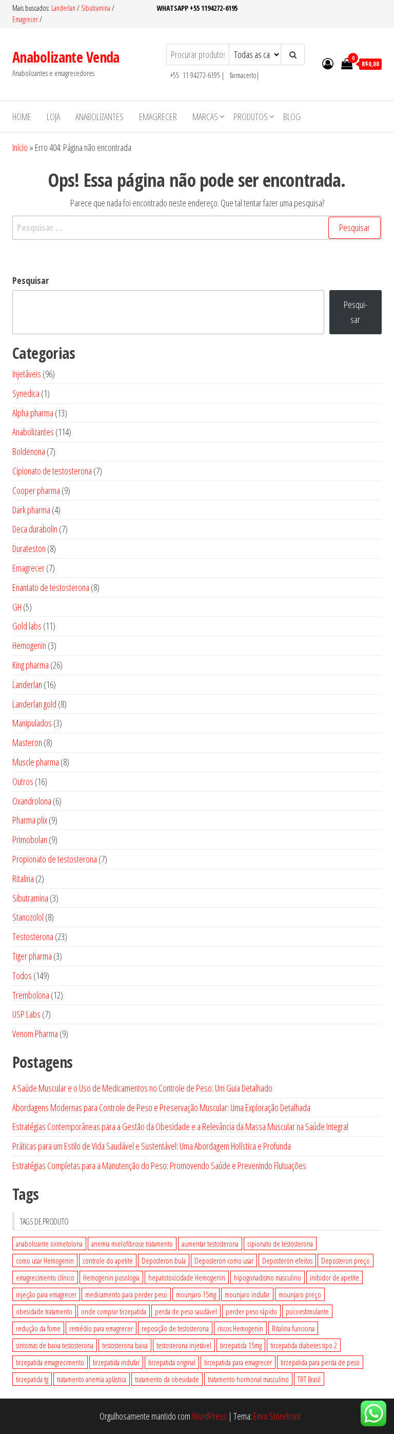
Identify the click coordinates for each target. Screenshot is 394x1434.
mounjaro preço (300, 1294)
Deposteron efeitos (287, 1260)
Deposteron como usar (223, 1260)
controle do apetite (108, 1260)
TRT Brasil (309, 1379)
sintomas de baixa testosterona (54, 1345)
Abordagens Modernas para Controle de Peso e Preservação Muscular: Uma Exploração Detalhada (161, 1107)
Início (20, 147)
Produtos (250, 116)
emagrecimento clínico (45, 1277)
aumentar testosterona (210, 1243)
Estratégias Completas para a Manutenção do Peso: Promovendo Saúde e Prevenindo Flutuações (159, 1165)
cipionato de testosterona (280, 1243)
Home (21, 116)
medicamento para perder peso (126, 1294)
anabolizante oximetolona (49, 1243)
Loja (53, 116)
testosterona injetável (183, 1345)
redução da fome (38, 1328)
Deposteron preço (345, 1260)
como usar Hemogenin (45, 1260)
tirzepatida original (171, 1362)
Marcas (205, 116)
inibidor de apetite (334, 1277)
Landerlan (64, 8)
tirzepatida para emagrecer (238, 1362)
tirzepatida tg (32, 1379)
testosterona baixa (125, 1345)
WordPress (209, 1416)
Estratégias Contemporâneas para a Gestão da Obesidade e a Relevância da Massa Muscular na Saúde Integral (180, 1126)
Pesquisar (30, 280)
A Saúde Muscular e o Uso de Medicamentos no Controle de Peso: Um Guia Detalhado (142, 1088)
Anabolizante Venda (66, 57)
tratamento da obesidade (167, 1379)
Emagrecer (25, 19)
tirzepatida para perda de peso (320, 1362)
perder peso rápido (251, 1311)
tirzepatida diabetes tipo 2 (303, 1345)
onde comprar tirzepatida (113, 1311)
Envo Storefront (277, 1416)
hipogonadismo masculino (267, 1277)
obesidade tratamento (44, 1311)
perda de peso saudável (186, 1311)
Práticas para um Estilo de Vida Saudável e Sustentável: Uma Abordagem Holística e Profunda (151, 1146)
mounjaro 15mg (196, 1294)
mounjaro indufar (247, 1294)
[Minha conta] (327, 63)
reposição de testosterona (175, 1328)
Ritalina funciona (293, 1328)
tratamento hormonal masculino (248, 1379)
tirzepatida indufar (116, 1362)
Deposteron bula (164, 1260)
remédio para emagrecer (101, 1328)
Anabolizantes (99, 116)
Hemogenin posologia (111, 1277)
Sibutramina (96, 8)
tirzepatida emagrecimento (50, 1362)
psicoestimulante (307, 1311)
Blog (292, 116)
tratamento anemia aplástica (91, 1379)
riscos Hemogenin (240, 1328)
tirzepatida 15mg (241, 1345)
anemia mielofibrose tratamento (132, 1243)
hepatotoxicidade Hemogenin (186, 1277)
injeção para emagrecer (46, 1294)
